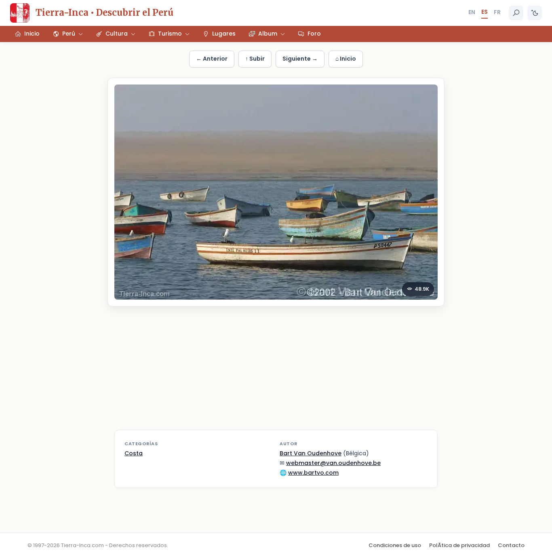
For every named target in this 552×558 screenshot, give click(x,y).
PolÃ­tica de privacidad (459, 545)
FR (497, 12)
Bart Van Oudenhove (310, 453)
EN (471, 12)
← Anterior (212, 59)
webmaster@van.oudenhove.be (333, 463)
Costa (133, 453)
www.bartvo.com (313, 473)
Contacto (511, 545)
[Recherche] (516, 13)
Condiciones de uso (395, 545)
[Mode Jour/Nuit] (534, 13)
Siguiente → (300, 59)
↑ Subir (255, 59)
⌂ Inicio (345, 59)
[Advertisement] (276, 373)
